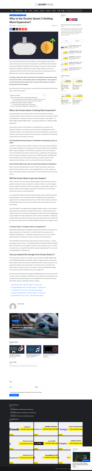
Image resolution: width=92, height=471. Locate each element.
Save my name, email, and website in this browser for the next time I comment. (26, 392)
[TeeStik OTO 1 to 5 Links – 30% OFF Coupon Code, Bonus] (21, 429)
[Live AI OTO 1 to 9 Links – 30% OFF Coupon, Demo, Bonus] (46, 443)
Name (10, 381)
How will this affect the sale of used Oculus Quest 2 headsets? (27, 101)
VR (24, 15)
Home (12, 10)
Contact (54, 10)
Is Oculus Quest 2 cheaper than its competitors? (24, 104)
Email (10, 386)
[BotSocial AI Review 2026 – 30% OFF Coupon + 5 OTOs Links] (71, 457)
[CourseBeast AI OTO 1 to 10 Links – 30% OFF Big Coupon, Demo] (46, 457)
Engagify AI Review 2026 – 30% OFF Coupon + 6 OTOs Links (28, 293)
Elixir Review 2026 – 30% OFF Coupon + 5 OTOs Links (27, 285)
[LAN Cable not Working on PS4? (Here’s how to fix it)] (16, 349)
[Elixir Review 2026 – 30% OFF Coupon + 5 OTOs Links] (64, 47)
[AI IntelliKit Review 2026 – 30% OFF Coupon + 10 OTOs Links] (64, 53)
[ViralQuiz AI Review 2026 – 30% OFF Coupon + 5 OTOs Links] (46, 429)
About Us (48, 10)
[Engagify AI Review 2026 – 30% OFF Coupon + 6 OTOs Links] (64, 64)
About (57, 468)
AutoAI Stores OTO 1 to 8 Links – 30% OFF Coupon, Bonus (28, 295)
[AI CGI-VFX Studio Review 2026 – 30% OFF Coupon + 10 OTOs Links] (71, 429)
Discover (42, 10)
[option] (33, 325)
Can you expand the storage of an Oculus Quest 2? (24, 106)
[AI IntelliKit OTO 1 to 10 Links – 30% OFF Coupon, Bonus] (64, 58)
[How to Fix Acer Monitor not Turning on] (50, 349)
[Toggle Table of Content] (43, 95)
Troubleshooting (18, 10)
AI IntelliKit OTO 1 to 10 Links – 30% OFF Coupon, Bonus (27, 290)
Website (36, 386)
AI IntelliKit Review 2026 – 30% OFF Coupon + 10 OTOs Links (29, 287)
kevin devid (14, 25)
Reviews (36, 10)
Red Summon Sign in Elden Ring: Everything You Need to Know (80, 464)
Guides (30, 10)
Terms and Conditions (63, 468)
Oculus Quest (20, 15)
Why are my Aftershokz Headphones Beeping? (22, 326)
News (26, 10)
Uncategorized (13, 15)
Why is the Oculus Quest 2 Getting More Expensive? (24, 97)
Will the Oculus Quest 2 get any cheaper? (21, 102)
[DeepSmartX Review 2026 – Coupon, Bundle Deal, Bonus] (21, 457)
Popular (66, 41)
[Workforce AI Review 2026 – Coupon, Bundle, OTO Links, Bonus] (21, 443)
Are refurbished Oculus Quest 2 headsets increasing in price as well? (29, 99)
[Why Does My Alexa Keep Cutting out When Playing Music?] (33, 349)
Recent (77, 41)
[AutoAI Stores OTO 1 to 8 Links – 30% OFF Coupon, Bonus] (64, 69)
